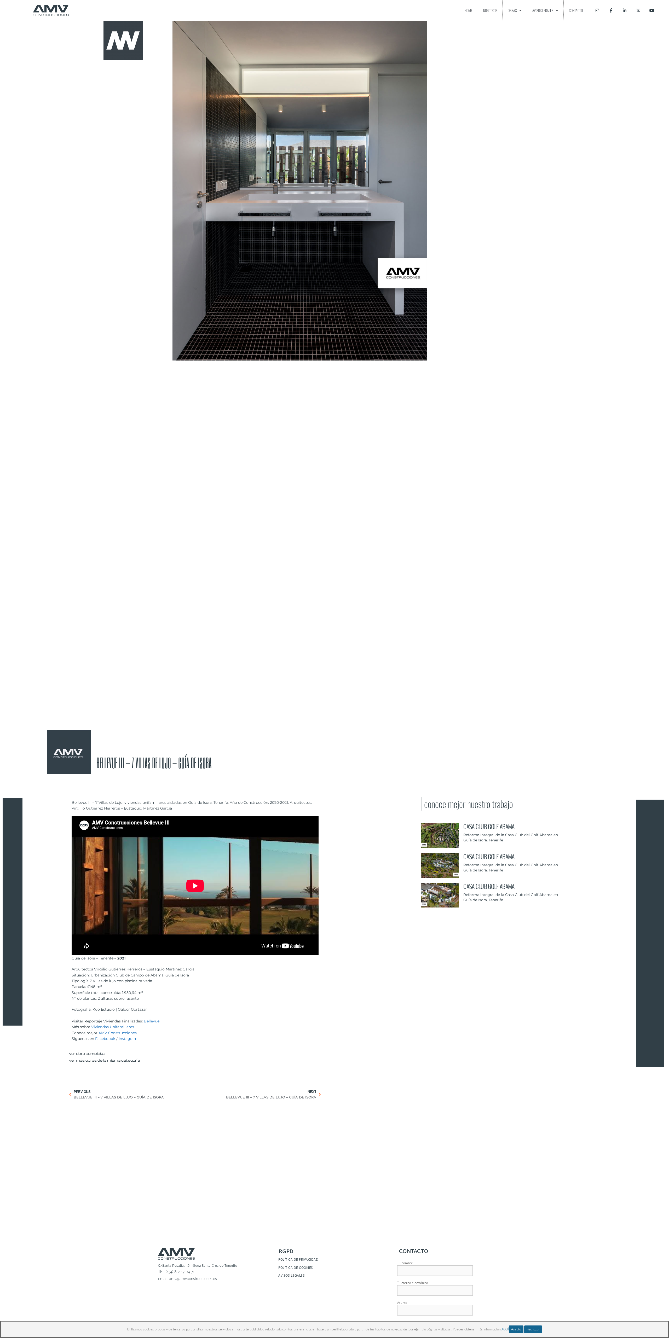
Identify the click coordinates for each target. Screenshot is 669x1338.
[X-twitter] (638, 10)
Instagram (128, 1038)
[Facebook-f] (611, 10)
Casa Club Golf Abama (488, 826)
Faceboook (105, 1038)
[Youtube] (652, 10)
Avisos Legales (542, 10)
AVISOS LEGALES (291, 1275)
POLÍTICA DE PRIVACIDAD (298, 1259)
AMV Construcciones (118, 1033)
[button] (87, 1052)
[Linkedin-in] (624, 10)
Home (468, 10)
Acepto (516, 1329)
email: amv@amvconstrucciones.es (187, 1279)
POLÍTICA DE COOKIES (295, 1267)
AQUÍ (505, 1329)
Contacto (576, 10)
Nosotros (490, 10)
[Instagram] (597, 10)
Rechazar (533, 1329)
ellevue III (155, 1021)
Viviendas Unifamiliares (112, 1027)
